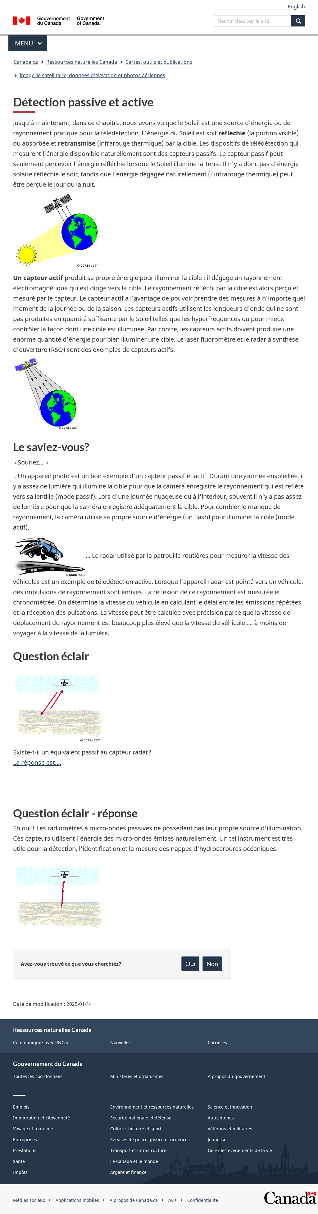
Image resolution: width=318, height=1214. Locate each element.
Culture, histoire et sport (135, 1129)
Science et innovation (230, 1107)
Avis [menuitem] (172, 1200)
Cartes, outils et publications (158, 61)
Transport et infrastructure (138, 1150)
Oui (190, 963)
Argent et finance (128, 1172)
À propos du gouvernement (236, 1076)
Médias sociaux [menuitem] (29, 1200)
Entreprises (25, 1139)
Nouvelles (120, 1042)
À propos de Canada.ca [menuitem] (134, 1200)
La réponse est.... (37, 762)
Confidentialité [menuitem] (202, 1200)
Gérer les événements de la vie (240, 1150)
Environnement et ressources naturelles (152, 1107)
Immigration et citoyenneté (41, 1118)
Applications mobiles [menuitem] (77, 1200)
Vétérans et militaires (230, 1129)
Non (212, 963)
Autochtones (221, 1118)
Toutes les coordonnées (37, 1076)
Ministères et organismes (136, 1076)
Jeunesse (217, 1139)
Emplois (21, 1107)
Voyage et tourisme (33, 1129)
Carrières (217, 1042)
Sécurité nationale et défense (140, 1118)
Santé (19, 1161)
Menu (31, 43)
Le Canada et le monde (134, 1161)
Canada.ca (26, 61)
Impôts (20, 1172)
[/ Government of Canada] (58, 21)
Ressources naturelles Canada (81, 61)
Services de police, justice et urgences (150, 1139)
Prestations (24, 1150)
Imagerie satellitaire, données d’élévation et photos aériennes (92, 75)
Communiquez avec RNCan (41, 1042)
